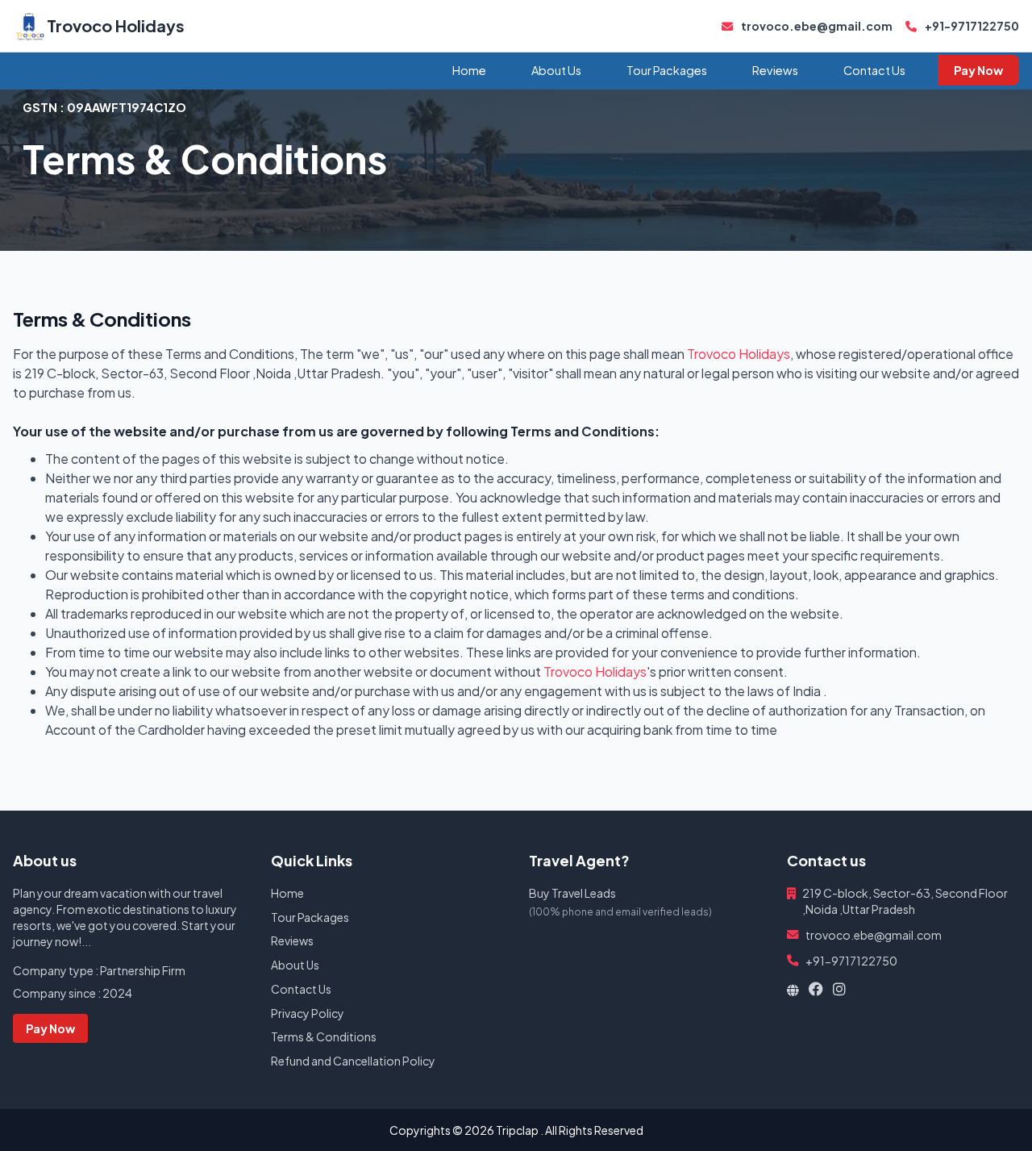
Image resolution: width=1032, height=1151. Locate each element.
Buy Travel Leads (572, 893)
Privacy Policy (307, 1013)
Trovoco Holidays (116, 25)
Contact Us (874, 70)
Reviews (775, 70)
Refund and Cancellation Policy (353, 1060)
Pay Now (978, 70)
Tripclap (517, 1130)
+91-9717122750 (971, 26)
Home (469, 70)
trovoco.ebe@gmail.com (816, 26)
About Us (556, 70)
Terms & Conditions (324, 1036)
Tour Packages (666, 70)
